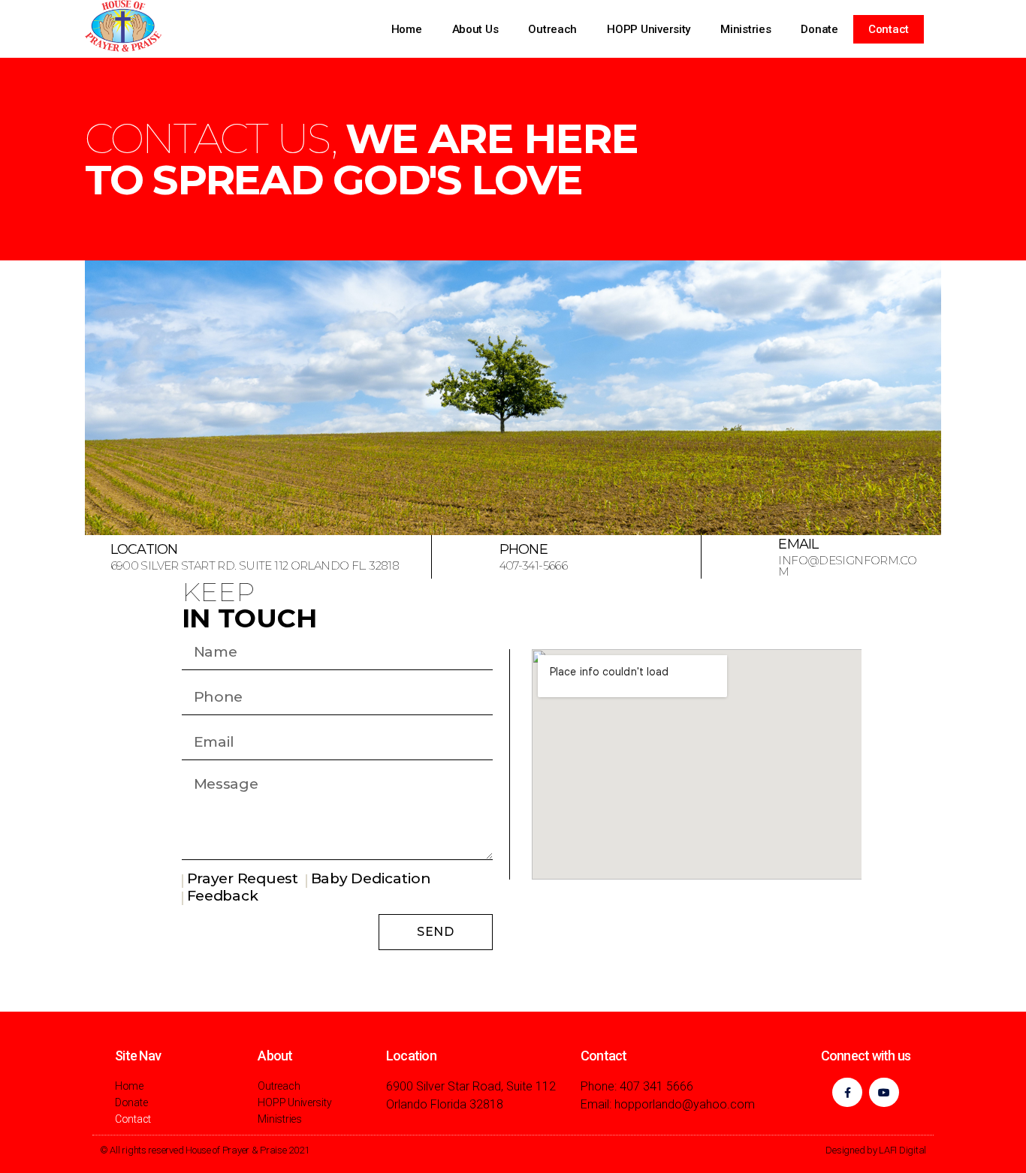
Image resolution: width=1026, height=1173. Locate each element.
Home (406, 29)
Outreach (552, 29)
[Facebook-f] (847, 1092)
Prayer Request (242, 878)
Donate (819, 29)
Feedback (222, 895)
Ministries (745, 29)
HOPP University (648, 29)
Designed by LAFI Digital (875, 1150)
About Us (475, 29)
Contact (888, 29)
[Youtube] (883, 1092)
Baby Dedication (371, 878)
